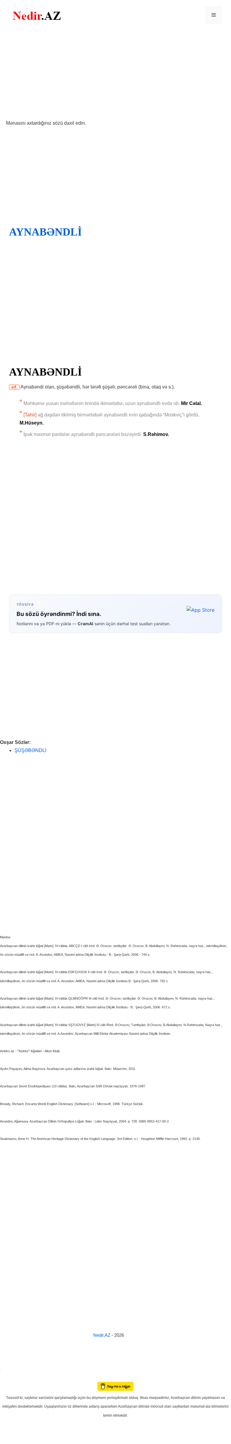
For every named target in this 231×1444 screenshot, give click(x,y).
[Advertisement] (115, 74)
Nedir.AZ (102, 1335)
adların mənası (10, 1377)
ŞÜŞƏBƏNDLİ (30, 750)
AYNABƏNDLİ (45, 232)
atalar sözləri (10, 1369)
